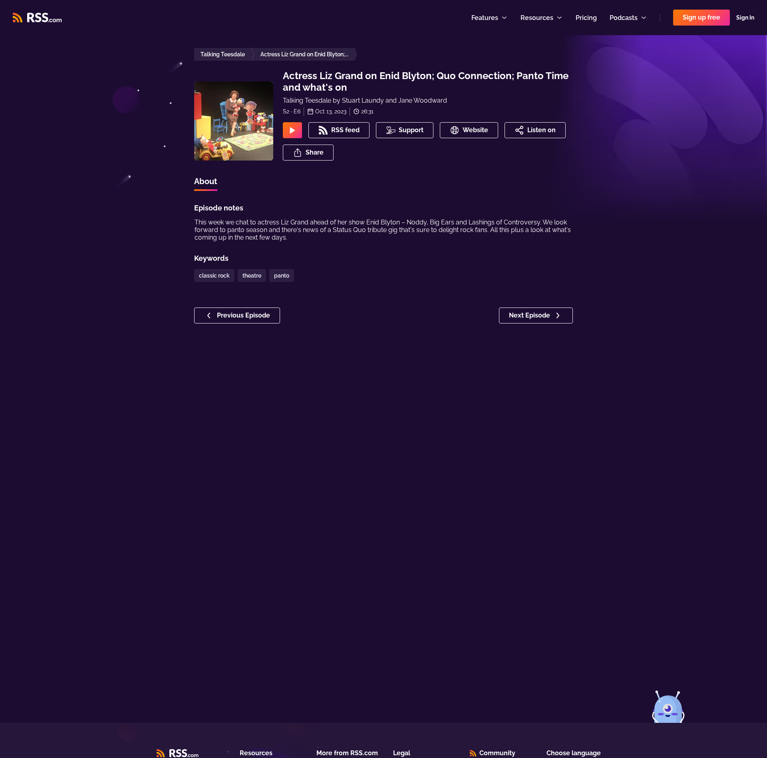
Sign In (745, 17)
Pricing (586, 18)
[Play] (292, 130)
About (205, 181)
